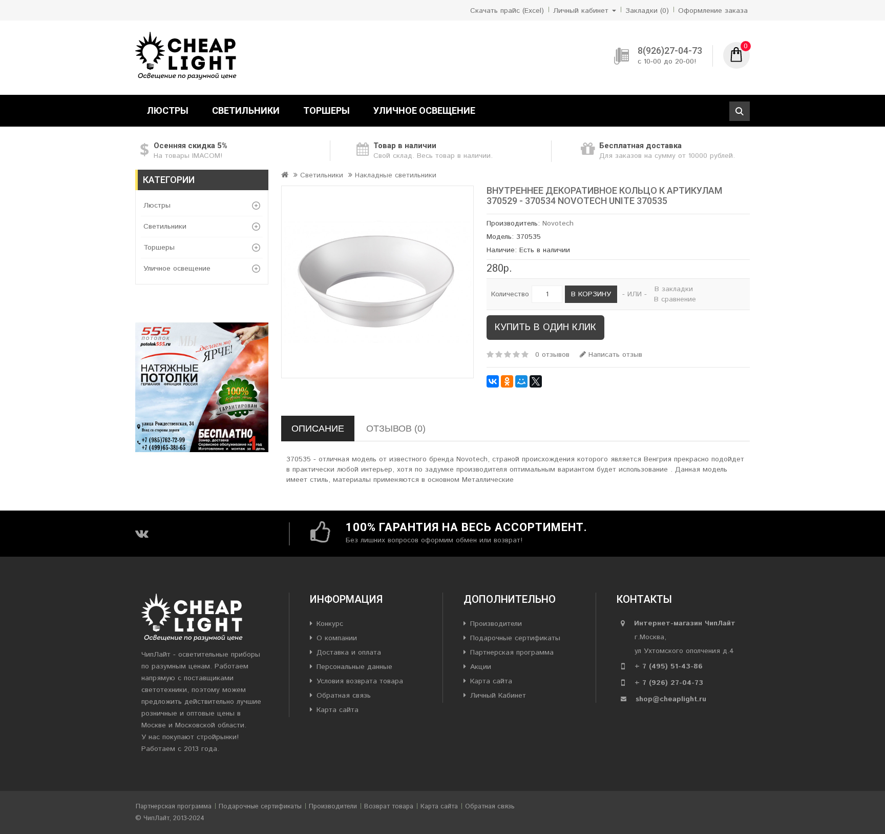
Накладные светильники (395, 175)
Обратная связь (344, 695)
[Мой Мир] (521, 381)
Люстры (167, 110)
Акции (480, 667)
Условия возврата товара (360, 681)
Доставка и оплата (349, 652)
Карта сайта (338, 710)
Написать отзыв (614, 355)
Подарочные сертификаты (515, 638)
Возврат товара (388, 806)
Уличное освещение (424, 110)
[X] (536, 381)
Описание (317, 428)
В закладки (674, 289)
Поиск (739, 111)
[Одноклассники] (507, 381)
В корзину (591, 294)
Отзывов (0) (396, 428)
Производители (496, 624)
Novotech (558, 223)
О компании (337, 638)
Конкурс (330, 624)
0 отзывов (552, 355)
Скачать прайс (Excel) (507, 11)
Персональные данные (354, 667)
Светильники (246, 110)
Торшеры (326, 110)
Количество (510, 294)
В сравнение (675, 299)
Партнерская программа (512, 652)
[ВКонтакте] (493, 381)
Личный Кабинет (498, 695)
